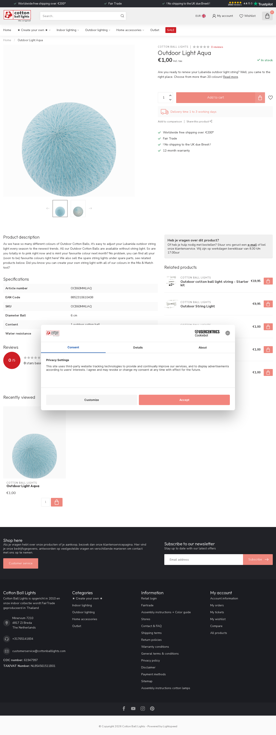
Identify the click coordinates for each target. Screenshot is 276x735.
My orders (217, 605)
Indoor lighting (66, 30)
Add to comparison (170, 121)
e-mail (252, 245)
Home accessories (128, 30)
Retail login (149, 598)
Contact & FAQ (151, 626)
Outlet (154, 30)
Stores (145, 619)
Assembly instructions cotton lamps (165, 688)
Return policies (151, 640)
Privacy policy (150, 660)
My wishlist (218, 619)
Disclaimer (148, 667)
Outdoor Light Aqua (30, 40)
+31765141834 (22, 639)
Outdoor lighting (96, 30)
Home (7, 30)
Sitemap (146, 681)
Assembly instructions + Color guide (166, 612)
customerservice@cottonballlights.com (39, 651)
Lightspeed (170, 726)
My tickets (217, 612)
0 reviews (217, 47)
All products (218, 633)
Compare (216, 626)
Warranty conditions (155, 647)
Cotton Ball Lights (173, 47)
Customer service (21, 563)
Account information (224, 598)
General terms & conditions (160, 654)
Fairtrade (147, 605)
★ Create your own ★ (32, 30)
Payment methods (153, 674)
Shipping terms (151, 633)
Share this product (198, 121)
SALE (170, 30)
